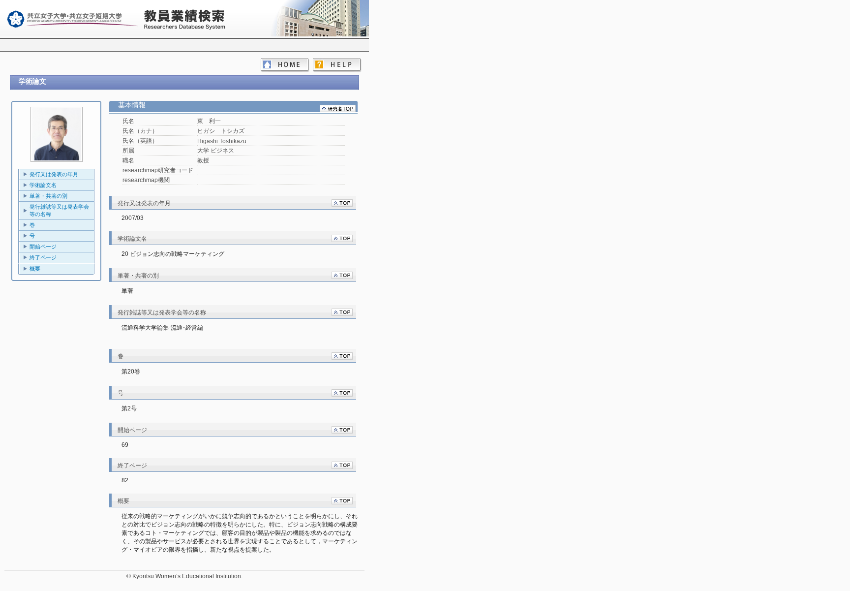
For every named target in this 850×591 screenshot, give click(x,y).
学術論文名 (43, 185)
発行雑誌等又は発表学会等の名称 (59, 210)
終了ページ (43, 257)
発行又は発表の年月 (54, 174)
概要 (35, 269)
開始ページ (43, 246)
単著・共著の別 (48, 196)
